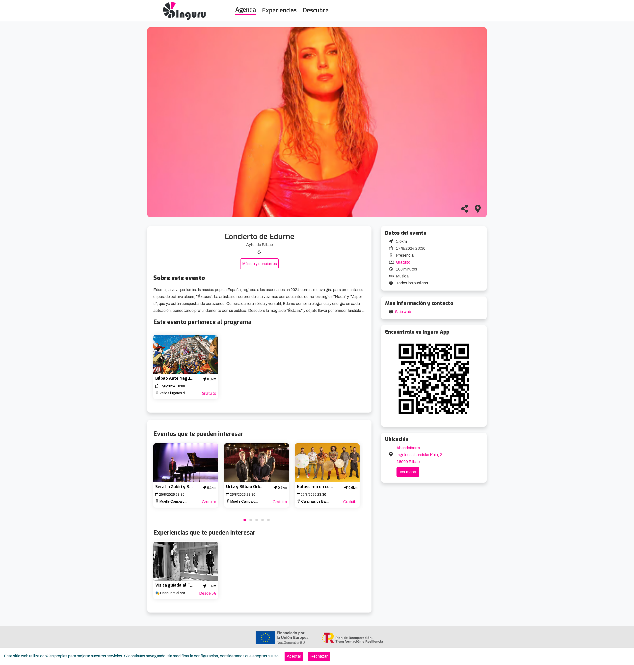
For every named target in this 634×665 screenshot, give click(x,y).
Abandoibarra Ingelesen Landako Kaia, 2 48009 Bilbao (419, 455)
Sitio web (403, 312)
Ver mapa (408, 472)
